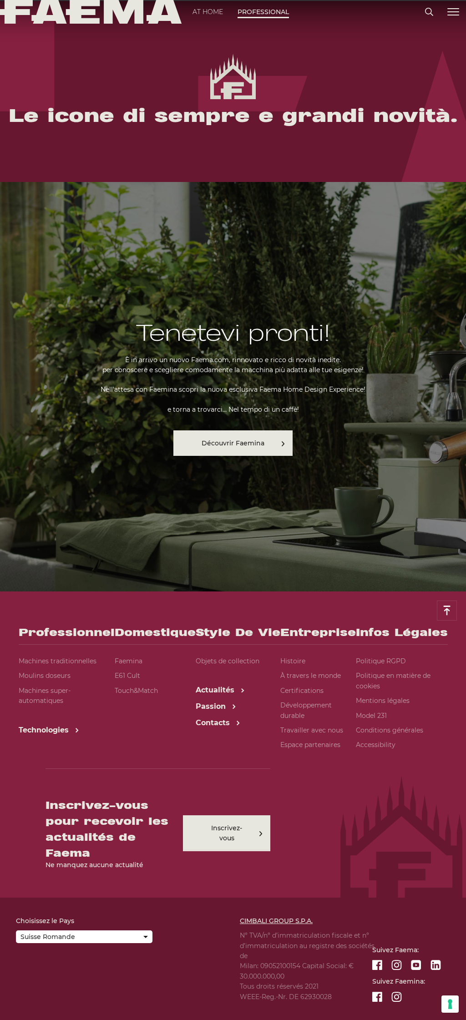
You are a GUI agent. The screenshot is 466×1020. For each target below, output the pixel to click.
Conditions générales (389, 730)
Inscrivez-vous (226, 833)
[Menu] (453, 12)
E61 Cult (127, 676)
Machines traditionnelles (57, 661)
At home (207, 12)
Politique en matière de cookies (393, 681)
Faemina (128, 661)
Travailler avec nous (311, 730)
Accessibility (375, 745)
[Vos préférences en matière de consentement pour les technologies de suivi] (450, 1004)
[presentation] (233, 510)
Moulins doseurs (45, 676)
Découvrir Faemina (233, 443)
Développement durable (306, 710)
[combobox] (84, 938)
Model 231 (371, 716)
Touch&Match (136, 691)
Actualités (216, 690)
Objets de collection (227, 661)
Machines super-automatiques (45, 696)
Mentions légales (383, 701)
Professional (263, 12)
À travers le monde (310, 676)
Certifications (302, 691)
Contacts (214, 722)
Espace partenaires (310, 745)
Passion (212, 706)
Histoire (292, 661)
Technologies (45, 730)
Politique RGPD (381, 661)
